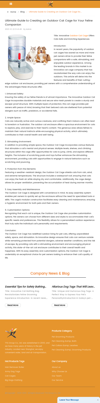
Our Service (57, 380)
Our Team (57, 375)
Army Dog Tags (12, 371)
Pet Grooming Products (63, 336)
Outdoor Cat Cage (79, 35)
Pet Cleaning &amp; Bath (64, 341)
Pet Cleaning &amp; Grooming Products (71, 349)
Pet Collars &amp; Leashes (65, 345)
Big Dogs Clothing (13, 380)
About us (56, 367)
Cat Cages (10, 375)
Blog (22, 11)
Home (13, 12)
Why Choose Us (59, 371)
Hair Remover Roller (14, 367)
